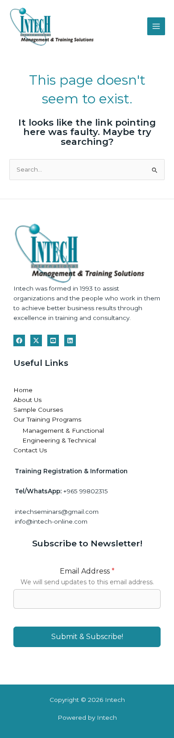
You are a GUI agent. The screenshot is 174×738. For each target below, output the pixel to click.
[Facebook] (19, 340)
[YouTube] (53, 340)
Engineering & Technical (59, 440)
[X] (36, 340)
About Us (27, 399)
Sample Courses (38, 409)
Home (23, 390)
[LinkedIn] (70, 340)
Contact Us (30, 450)
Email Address (87, 571)
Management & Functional (63, 430)
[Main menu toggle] (156, 26)
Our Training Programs (47, 419)
